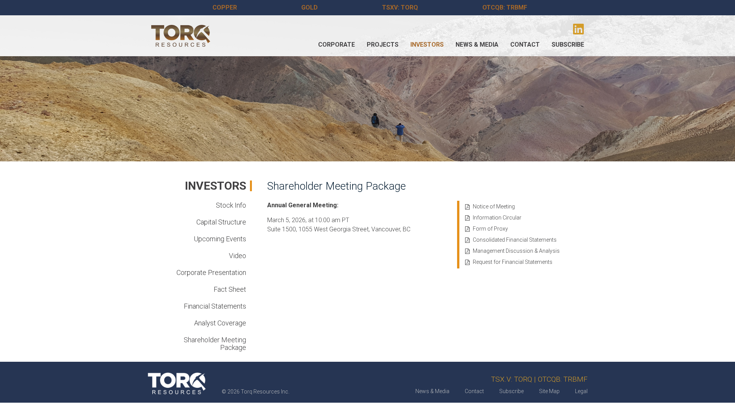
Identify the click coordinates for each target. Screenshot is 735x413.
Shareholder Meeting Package (215, 343)
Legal (581, 391)
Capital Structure (221, 222)
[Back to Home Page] (180, 35)
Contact (525, 44)
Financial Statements (215, 306)
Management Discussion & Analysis (516, 251)
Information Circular (497, 218)
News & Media (477, 44)
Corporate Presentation (211, 272)
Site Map (549, 391)
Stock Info (231, 205)
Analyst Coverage (220, 323)
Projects (383, 44)
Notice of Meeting (494, 206)
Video (237, 256)
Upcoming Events (220, 239)
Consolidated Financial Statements (515, 240)
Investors (427, 44)
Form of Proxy (490, 229)
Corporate (336, 44)
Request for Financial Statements (512, 262)
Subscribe (568, 44)
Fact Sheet (230, 289)
